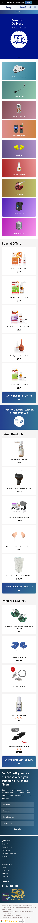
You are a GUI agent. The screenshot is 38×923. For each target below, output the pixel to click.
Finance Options (7, 847)
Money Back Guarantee (9, 853)
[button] (25, 7)
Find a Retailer (6, 850)
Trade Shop (5, 876)
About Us (5, 856)
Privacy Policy (6, 870)
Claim (28, 2)
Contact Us (5, 844)
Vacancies (5, 873)
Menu (20, 12)
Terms (4, 867)
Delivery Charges (7, 864)
